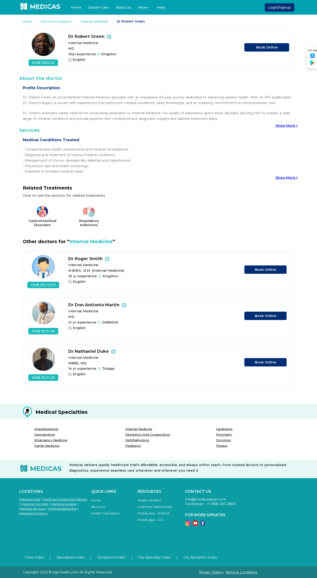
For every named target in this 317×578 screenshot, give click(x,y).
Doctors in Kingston (57, 21)
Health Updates (149, 500)
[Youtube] (195, 524)
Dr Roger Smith (86, 258)
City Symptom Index (200, 557)
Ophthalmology (137, 440)
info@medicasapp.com (205, 499)
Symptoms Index (111, 557)
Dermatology (44, 434)
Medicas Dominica (33, 513)
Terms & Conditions (241, 572)
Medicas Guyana (63, 504)
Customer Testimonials (155, 507)
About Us (123, 7)
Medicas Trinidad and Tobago (65, 499)
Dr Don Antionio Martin (94, 304)
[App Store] (312, 57)
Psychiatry (224, 434)
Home (76, 7)
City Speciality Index (154, 557)
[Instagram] (188, 524)
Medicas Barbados (62, 508)
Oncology (223, 440)
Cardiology (224, 429)
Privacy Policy (211, 572)
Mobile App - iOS (150, 520)
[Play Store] (312, 64)
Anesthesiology (46, 429)
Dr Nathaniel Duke (89, 351)
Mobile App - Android (154, 513)
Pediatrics (133, 445)
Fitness (221, 445)
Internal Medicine (95, 21)
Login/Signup (279, 7)
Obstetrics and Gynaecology (147, 434)
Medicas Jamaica (32, 508)
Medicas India (29, 499)
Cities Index (34, 557)
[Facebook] (203, 524)
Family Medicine (46, 445)
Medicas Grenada (34, 504)
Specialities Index (70, 557)
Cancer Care (98, 7)
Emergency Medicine (50, 440)
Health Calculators (105, 513)
